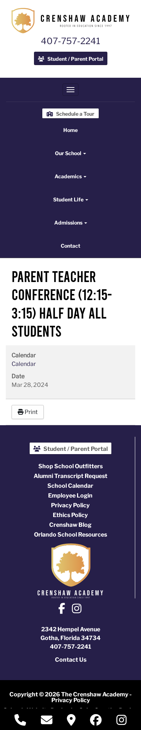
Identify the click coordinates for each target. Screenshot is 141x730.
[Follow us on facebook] (96, 721)
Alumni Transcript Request (70, 476)
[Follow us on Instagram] (76, 609)
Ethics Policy (70, 515)
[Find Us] (71, 722)
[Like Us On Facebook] (61, 609)
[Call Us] (20, 722)
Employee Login (70, 495)
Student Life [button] (69, 199)
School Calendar (70, 485)
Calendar (24, 363)
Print (31, 412)
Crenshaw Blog (70, 524)
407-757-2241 (70, 41)
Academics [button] (69, 176)
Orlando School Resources (70, 534)
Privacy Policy (70, 505)
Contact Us (70, 659)
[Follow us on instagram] (121, 721)
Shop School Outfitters (70, 466)
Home (70, 130)
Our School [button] (68, 153)
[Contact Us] (46, 722)
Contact (70, 246)
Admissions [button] (69, 222)
